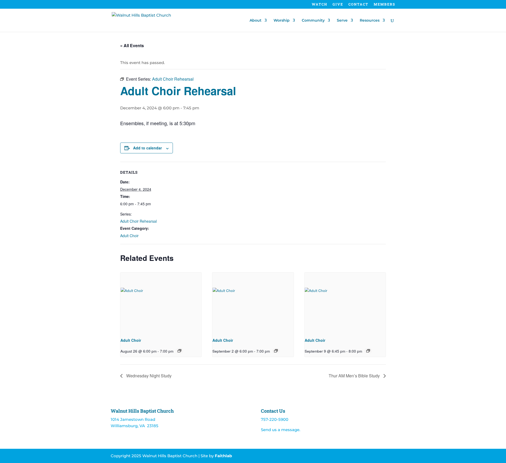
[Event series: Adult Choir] (179, 350)
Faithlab (223, 455)
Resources (370, 20)
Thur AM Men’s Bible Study (355, 376)
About (255, 20)
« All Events (132, 45)
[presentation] (160, 302)
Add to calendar (147, 147)
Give (338, 5)
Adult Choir (129, 235)
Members (384, 5)
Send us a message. (280, 429)
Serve (342, 20)
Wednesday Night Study (148, 376)
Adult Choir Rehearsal (138, 221)
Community (313, 20)
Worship (282, 20)
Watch (319, 5)
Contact (358, 5)
